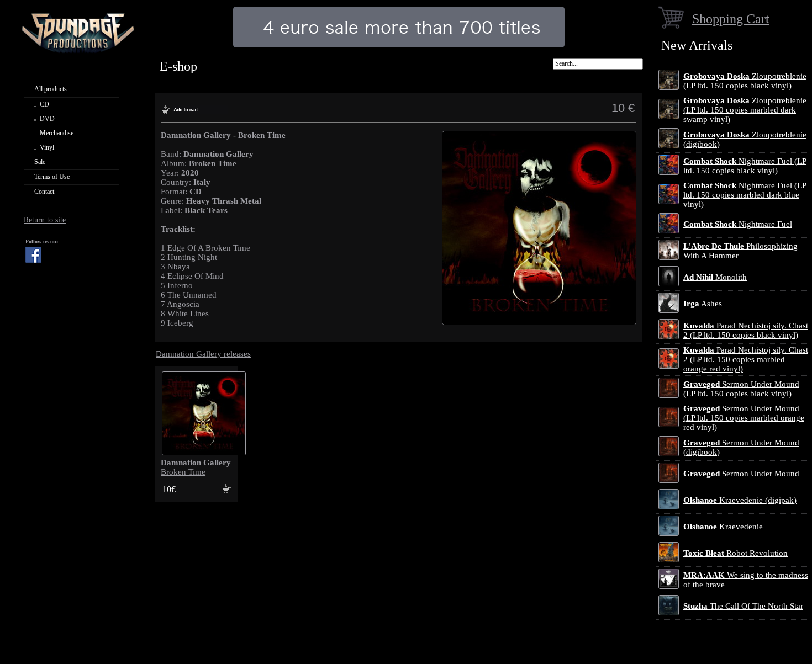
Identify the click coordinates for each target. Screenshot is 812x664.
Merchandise (56, 133)
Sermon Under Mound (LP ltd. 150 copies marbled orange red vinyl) (743, 418)
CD (44, 104)
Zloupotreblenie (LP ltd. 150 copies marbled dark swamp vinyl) (744, 110)
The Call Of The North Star (743, 606)
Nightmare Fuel (737, 224)
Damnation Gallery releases (203, 353)
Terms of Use (52, 176)
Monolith (715, 277)
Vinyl (47, 147)
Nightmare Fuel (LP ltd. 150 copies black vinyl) (744, 166)
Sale (39, 162)
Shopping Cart (730, 18)
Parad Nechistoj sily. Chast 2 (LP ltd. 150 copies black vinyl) (745, 330)
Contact (44, 191)
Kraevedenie (723, 526)
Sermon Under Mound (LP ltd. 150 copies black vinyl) (741, 389)
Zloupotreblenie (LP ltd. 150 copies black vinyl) (744, 81)
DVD (47, 119)
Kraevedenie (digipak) (740, 500)
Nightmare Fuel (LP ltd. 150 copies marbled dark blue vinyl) (744, 195)
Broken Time (196, 467)
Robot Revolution (735, 553)
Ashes (702, 303)
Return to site (45, 220)
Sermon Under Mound (741, 473)
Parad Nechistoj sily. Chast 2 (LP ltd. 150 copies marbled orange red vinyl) (745, 359)
